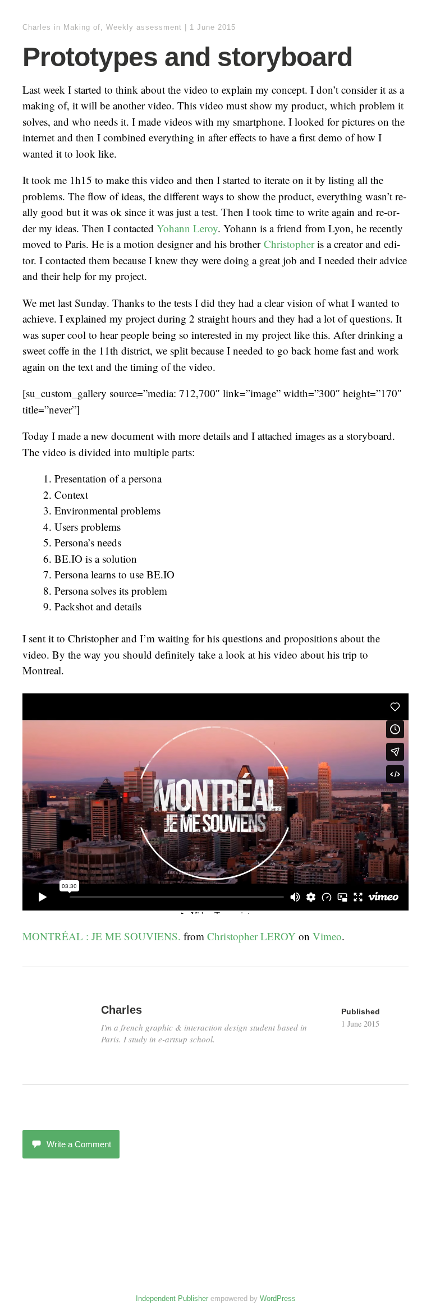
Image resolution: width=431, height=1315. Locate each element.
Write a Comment (79, 1144)
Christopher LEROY (251, 936)
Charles (36, 27)
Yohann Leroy (187, 228)
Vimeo (327, 936)
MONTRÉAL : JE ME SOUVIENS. (101, 936)
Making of (81, 27)
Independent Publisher (172, 1298)
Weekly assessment (144, 27)
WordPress (278, 1298)
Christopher (289, 244)
